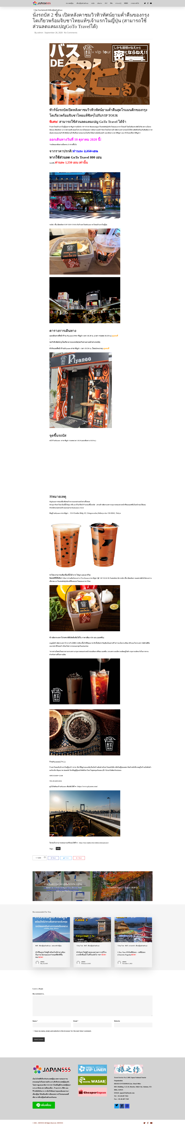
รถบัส (92, 3)
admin (40, 32)
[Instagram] (127, 1106)
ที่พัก (111, 3)
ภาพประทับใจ (135, 3)
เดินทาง (99, 3)
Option (43, 10)
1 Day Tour (37, 10)
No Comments (70, 32)
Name (35, 1021)
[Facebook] (122, 1106)
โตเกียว (58, 848)
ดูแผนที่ (115, 336)
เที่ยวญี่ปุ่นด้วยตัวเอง (82, 3)
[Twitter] (116, 1106)
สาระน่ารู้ (118, 3)
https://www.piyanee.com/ (87, 786)
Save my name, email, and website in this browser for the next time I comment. (62, 1031)
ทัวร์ (106, 3)
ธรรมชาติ (132, 945)
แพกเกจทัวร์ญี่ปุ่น (57, 945)
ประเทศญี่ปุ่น (70, 3)
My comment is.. (38, 994)
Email (75, 1021)
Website (117, 1021)
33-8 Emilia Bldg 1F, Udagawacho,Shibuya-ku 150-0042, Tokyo (95, 513)
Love (41, 858)
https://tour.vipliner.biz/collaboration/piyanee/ (94, 843)
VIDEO (126, 3)
